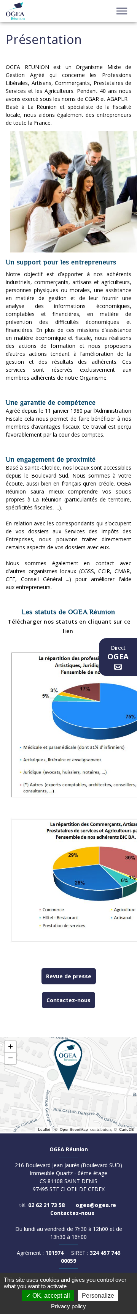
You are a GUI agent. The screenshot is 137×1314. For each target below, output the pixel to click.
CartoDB (126, 1129)
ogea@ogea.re (96, 1205)
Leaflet (44, 1129)
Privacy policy (68, 1306)
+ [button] (10, 1047)
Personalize (98, 1295)
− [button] (10, 1058)
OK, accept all (50, 1295)
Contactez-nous (68, 1000)
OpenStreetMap (74, 1129)
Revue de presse (68, 976)
